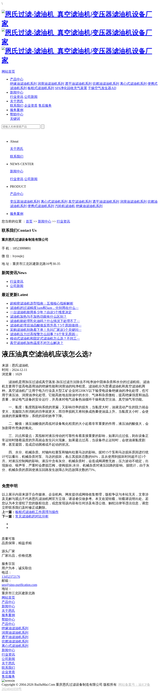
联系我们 (16, 105)
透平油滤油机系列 (78, 83)
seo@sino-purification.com (19, 585)
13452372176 (11, 576)
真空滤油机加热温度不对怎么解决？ (36, 343)
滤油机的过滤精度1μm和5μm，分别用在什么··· (44, 308)
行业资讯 (16, 97)
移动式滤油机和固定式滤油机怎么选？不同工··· (45, 338)
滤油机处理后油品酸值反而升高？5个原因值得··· (45, 325)
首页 (29, 221)
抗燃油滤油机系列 (105, 83)
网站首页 (8, 71)
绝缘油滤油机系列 (23, 83)
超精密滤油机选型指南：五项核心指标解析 (41, 303)
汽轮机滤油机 (65, 206)
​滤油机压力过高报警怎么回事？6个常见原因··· (44, 334)
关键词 (15, 118)
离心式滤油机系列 (133, 83)
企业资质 (31, 105)
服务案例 (16, 110)
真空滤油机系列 (80, 201)
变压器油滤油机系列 (25, 201)
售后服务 (45, 105)
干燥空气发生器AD (102, 88)
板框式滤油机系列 (41, 88)
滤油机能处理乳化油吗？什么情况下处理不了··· (45, 321)
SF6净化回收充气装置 (71, 88)
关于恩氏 (16, 101)
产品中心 (16, 79)
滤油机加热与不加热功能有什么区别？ (38, 316)
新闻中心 (16, 92)
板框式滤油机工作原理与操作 (37, 512)
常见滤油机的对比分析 (32, 516)
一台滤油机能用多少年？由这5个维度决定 (41, 312)
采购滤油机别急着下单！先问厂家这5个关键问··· (45, 329)
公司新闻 (31, 97)
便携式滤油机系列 (41, 206)
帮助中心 (16, 114)
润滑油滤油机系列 (51, 83)
